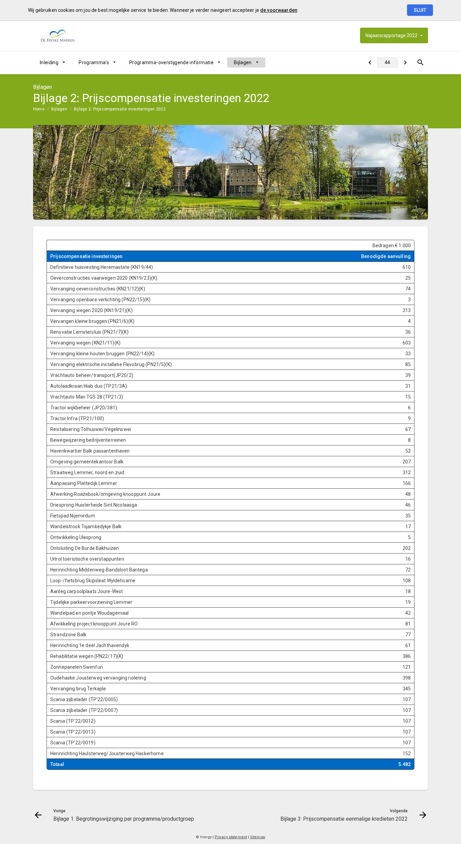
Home (39, 109)
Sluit (420, 10)
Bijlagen (243, 62)
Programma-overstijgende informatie (171, 62)
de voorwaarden (278, 10)
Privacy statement (231, 837)
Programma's (94, 62)
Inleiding (49, 62)
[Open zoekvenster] (420, 62)
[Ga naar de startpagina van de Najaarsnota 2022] (69, 35)
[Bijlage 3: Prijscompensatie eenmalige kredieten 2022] (405, 62)
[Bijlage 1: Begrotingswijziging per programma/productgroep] (369, 62)
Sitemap (257, 837)
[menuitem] (52, 62)
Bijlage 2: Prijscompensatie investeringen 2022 (120, 109)
